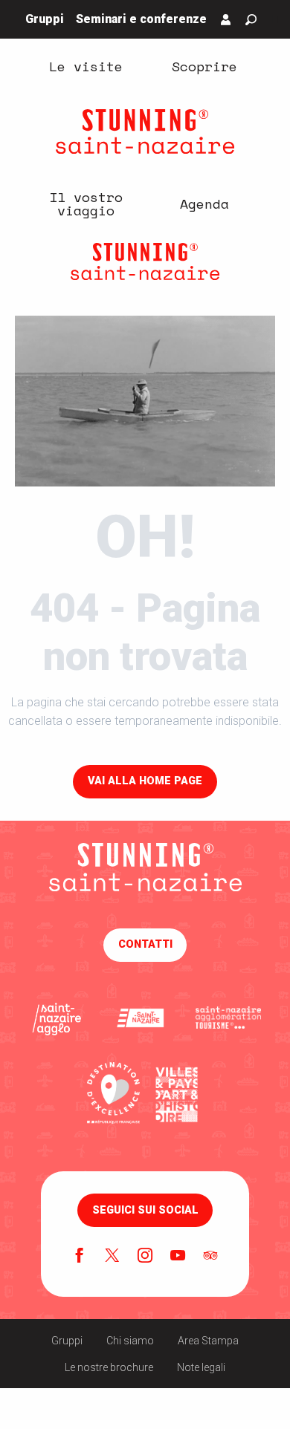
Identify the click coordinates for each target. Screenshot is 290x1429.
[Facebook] (79, 1257)
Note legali (201, 1367)
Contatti (145, 944)
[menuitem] (85, 65)
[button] (250, 19)
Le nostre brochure (109, 1367)
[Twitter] (112, 1257)
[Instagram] (145, 1257)
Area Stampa (208, 1341)
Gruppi (67, 1341)
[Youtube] (177, 1257)
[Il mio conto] (226, 19)
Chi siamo (130, 1341)
